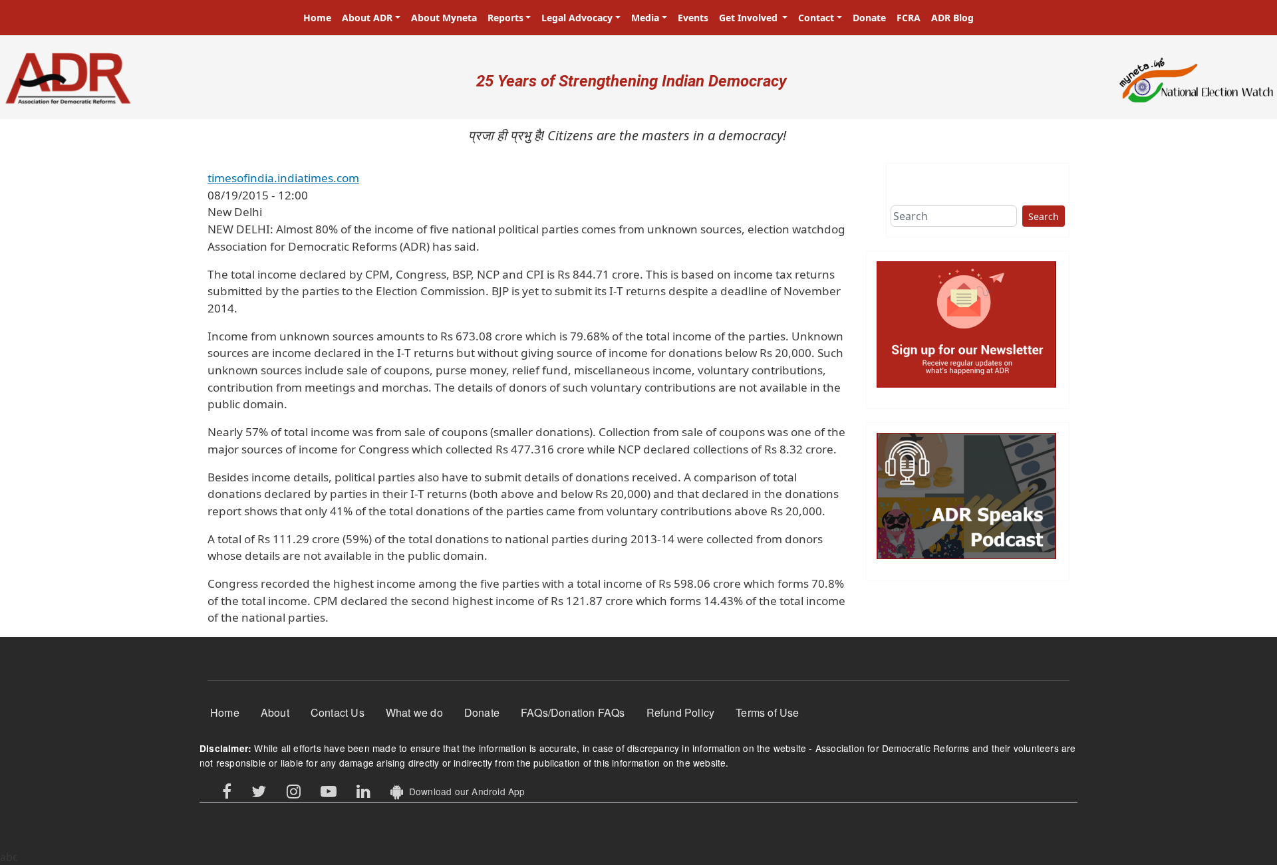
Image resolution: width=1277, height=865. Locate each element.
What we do (414, 712)
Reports (505, 17)
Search (1043, 216)
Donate (869, 17)
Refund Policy (680, 712)
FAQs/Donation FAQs (573, 712)
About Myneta (444, 17)
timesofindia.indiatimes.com (283, 177)
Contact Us (337, 712)
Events (693, 17)
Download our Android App (464, 791)
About (275, 712)
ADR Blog (952, 17)
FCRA (909, 17)
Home (317, 17)
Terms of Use (767, 712)
